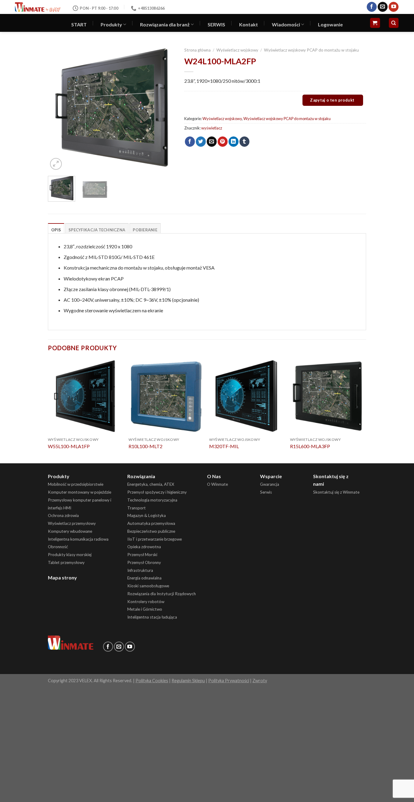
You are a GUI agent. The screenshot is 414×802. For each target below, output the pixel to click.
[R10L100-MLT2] (166, 396)
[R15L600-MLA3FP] (327, 396)
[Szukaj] (394, 23)
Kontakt (248, 24)
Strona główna (197, 50)
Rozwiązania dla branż (165, 24)
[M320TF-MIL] (246, 396)
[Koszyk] (375, 23)
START (79, 24)
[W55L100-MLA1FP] (85, 396)
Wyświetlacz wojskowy (237, 50)
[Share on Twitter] (201, 141)
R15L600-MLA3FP (310, 446)
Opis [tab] (56, 229)
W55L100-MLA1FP (69, 446)
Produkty (111, 24)
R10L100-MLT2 (145, 446)
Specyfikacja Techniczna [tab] (96, 229)
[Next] (164, 107)
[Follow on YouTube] (394, 7)
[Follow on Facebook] (372, 7)
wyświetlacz (211, 128)
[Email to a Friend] (212, 141)
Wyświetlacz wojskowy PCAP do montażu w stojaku (311, 50)
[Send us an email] (383, 7)
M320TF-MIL (224, 446)
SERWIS (216, 24)
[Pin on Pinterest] (223, 141)
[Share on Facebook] (190, 141)
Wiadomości (286, 24)
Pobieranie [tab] (145, 229)
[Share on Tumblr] (244, 141)
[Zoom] (56, 164)
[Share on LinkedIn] (234, 141)
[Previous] (58, 107)
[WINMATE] (38, 7)
